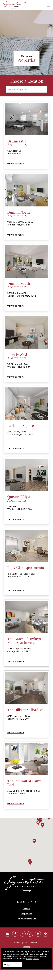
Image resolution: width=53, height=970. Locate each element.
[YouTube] (38, 934)
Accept (7, 965)
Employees (26, 914)
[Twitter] (23, 934)
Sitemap (26, 947)
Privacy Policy (32, 958)
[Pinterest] (45, 934)
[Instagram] (30, 934)
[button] (30, 862)
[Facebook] (15, 934)
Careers (26, 909)
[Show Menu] (48, 5)
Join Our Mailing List (27, 919)
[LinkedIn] (7, 934)
